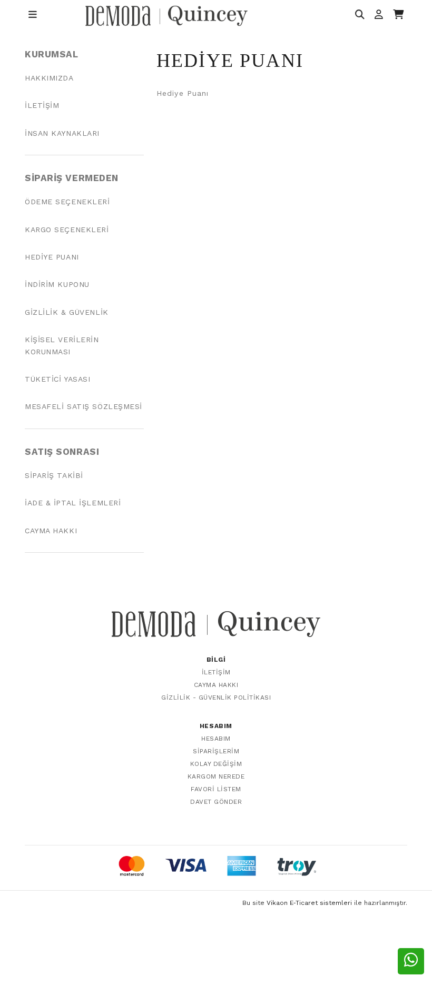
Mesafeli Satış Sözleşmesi (83, 406)
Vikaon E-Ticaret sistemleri (309, 903)
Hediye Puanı (52, 257)
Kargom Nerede (216, 776)
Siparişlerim (216, 751)
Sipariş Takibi (54, 475)
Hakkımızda (49, 78)
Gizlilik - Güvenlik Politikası (216, 697)
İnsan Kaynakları (62, 133)
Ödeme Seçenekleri (67, 201)
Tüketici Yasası (57, 379)
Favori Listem (216, 789)
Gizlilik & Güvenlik (67, 312)
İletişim (42, 105)
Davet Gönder (216, 801)
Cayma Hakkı (51, 530)
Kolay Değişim (216, 764)
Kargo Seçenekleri (67, 229)
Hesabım (216, 738)
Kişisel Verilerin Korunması (62, 345)
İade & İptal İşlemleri (73, 503)
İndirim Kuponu (57, 284)
